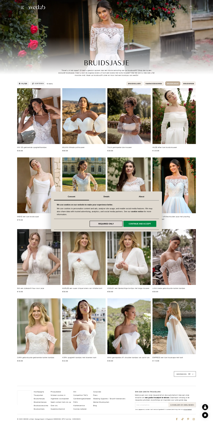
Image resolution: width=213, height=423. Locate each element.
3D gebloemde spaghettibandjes (32, 147)
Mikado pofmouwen (73, 147)
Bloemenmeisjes (40, 402)
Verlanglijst (185, 7)
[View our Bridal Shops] (179, 7)
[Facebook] (177, 418)
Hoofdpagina (39, 391)
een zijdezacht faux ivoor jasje (30, 288)
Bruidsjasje (173, 83)
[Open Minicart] (190, 7)
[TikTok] (182, 418)
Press (95, 395)
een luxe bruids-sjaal (28, 216)
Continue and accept (140, 224)
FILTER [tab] (24, 83)
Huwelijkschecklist (58, 409)
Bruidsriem (188, 83)
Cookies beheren (80, 409)
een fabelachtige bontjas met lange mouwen (128, 288)
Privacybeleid (56, 391)
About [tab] (141, 196)
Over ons (54, 405)
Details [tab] (107, 196)
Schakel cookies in (58, 395)
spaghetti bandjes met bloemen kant (79, 357)
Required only (106, 224)
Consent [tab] (71, 196)
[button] (205, 415)
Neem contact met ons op (61, 402)
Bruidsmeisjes (39, 398)
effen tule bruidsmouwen (164, 147)
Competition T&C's (80, 395)
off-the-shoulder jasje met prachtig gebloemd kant (171, 217)
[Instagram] (194, 418)
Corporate (97, 391)
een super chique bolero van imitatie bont (82, 288)
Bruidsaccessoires (41, 405)
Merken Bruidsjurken (101, 402)
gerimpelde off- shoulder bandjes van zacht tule (128, 357)
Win (74, 391)
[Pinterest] (188, 418)
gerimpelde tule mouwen (119, 147)
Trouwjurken (38, 395)
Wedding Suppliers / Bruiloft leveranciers (109, 398)
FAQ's (75, 402)
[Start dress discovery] (205, 407)
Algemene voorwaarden (60, 398)
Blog (95, 405)
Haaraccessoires (154, 83)
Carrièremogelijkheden (82, 398)
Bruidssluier (134, 83)
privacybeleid (187, 409)
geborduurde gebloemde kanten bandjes (35, 357)
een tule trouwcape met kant (167, 357)
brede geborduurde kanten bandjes (168, 288)
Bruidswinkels (39, 409)
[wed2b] (37, 7)
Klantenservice (79, 405)
